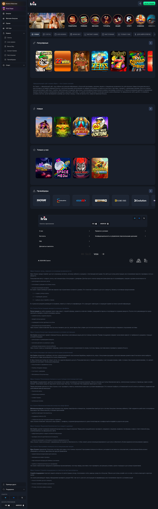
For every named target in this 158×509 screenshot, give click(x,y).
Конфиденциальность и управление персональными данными (116, 236)
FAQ (40, 241)
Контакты (42, 236)
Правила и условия (101, 231)
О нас (41, 231)
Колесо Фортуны (11, 3)
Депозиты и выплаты (46, 246)
